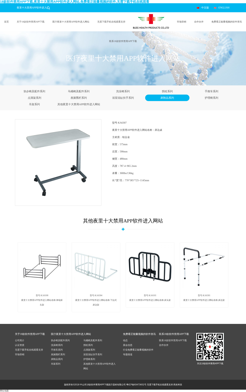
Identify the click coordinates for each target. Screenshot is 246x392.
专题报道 (127, 354)
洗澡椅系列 (123, 91)
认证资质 (19, 345)
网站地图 (4, 390)
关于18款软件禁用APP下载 (30, 21)
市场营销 (181, 21)
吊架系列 (34, 104)
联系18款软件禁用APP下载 (123, 41)
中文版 (205, 7)
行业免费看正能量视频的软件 (138, 349)
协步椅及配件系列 (34, 91)
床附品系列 (167, 97)
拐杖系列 (167, 91)
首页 (6, 21)
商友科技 (177, 384)
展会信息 (127, 345)
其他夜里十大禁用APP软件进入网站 (78, 104)
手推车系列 (211, 91)
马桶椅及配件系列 (79, 91)
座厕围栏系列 (79, 97)
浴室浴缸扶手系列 (123, 97)
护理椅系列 (211, 97)
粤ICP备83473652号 (136, 384)
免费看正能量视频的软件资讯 (226, 21)
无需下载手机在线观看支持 (111, 21)
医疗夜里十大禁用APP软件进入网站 (70, 21)
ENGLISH (223, 7)
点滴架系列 (34, 97)
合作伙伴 (198, 21)
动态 (125, 340)
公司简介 (19, 340)
